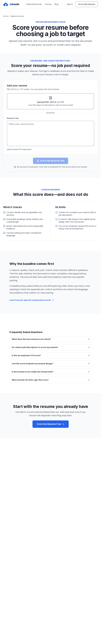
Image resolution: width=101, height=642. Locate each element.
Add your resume (17, 85)
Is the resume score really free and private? (50, 371)
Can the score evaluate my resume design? (50, 363)
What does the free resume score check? (50, 339)
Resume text (13, 118)
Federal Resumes (34, 4)
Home (6, 16)
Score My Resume (86, 4)
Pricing (48, 4)
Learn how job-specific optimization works (30, 300)
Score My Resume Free (49, 424)
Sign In (70, 4)
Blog (57, 4)
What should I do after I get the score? (50, 380)
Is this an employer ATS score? (50, 355)
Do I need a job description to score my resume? (50, 347)
